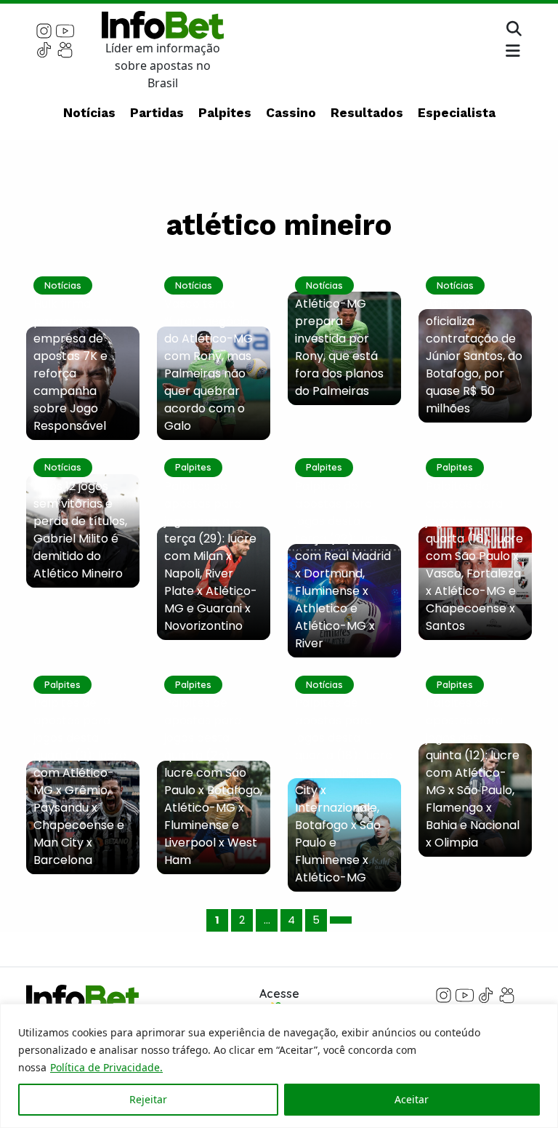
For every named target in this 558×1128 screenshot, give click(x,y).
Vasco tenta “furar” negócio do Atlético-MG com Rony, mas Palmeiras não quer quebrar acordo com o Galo (208, 364)
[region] (279, 1066)
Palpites (224, 112)
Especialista (457, 112)
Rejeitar (148, 1099)
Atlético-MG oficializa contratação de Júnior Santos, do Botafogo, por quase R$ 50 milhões (474, 356)
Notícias (89, 112)
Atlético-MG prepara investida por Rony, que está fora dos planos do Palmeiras (339, 347)
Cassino (291, 112)
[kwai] (65, 49)
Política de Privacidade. (106, 1067)
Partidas (157, 112)
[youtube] (65, 30)
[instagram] (44, 30)
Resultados (367, 112)
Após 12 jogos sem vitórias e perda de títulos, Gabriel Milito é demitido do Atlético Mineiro (80, 530)
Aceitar (412, 1099)
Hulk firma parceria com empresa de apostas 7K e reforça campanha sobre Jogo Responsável (72, 364)
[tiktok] (44, 49)
